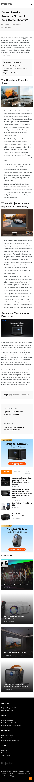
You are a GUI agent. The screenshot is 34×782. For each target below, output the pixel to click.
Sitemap (4, 773)
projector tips (25, 395)
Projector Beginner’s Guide (9, 708)
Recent (6, 472)
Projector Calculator (7, 720)
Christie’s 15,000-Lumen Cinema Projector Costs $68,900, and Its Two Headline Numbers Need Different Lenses (22, 493)
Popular (17, 472)
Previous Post (12, 408)
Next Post (7, 423)
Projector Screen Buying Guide (10, 740)
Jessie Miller (9, 689)
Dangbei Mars (8, 262)
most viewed (27, 472)
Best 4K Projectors (7, 735)
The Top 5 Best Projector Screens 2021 (16, 584)
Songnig (8, 587)
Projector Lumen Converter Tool (11, 725)
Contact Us (11, 773)
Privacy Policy (5, 753)
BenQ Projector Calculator (9, 723)
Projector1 (15, 771)
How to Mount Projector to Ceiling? (15, 652)
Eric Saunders (17, 500)
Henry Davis (17, 518)
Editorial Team (17, 487)
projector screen (14, 395)
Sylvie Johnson (18, 508)
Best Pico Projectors (7, 738)
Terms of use (5, 755)
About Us (4, 750)
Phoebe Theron (10, 621)
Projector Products (7, 711)
